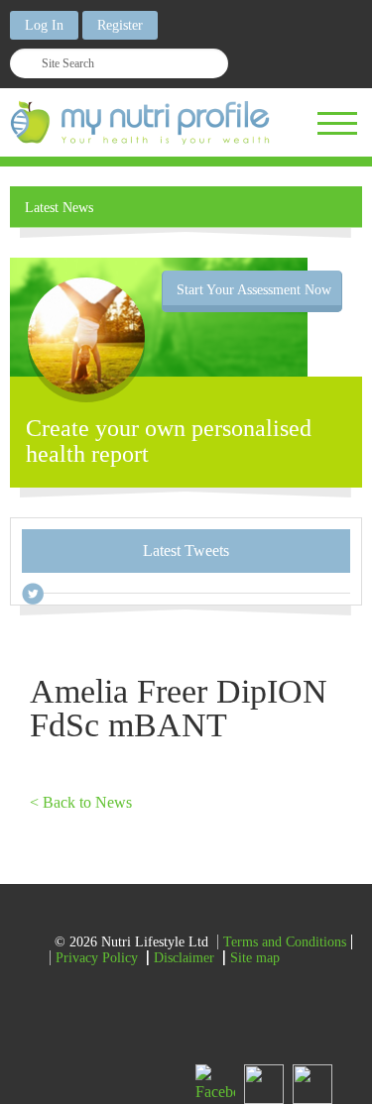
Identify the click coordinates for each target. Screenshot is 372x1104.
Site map (255, 957)
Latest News (59, 207)
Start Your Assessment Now (254, 289)
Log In (44, 25)
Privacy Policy (97, 957)
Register (120, 25)
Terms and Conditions (284, 942)
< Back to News (81, 802)
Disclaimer (184, 957)
